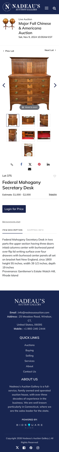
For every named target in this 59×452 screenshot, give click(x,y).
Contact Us (29, 371)
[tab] (12, 231)
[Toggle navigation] (46, 8)
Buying (29, 350)
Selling (30, 355)
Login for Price (14, 209)
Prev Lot (9, 51)
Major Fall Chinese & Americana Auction (35, 28)
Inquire (53, 194)
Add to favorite (55, 176)
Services (29, 360)
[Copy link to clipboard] (12, 164)
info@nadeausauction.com (33, 312)
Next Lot (49, 50)
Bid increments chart (11, 222)
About (29, 366)
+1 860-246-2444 (34, 328)
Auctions (29, 345)
